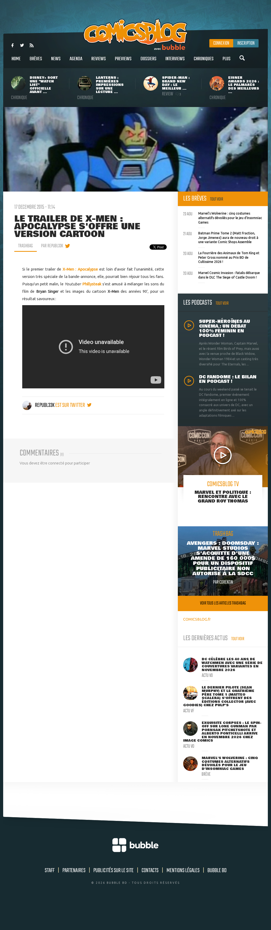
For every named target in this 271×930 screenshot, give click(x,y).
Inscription (246, 43)
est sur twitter (70, 405)
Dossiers (148, 59)
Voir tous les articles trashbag (223, 603)
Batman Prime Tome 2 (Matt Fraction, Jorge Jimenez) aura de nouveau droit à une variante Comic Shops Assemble (220, 237)
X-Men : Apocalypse (80, 269)
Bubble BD (217, 870)
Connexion (221, 43)
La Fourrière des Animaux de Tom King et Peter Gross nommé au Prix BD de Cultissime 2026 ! (221, 256)
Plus (227, 59)
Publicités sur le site (113, 870)
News (56, 59)
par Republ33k (52, 246)
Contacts (150, 870)
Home (16, 59)
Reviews (98, 59)
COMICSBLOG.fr (197, 619)
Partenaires (73, 870)
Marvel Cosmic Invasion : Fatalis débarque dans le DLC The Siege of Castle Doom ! (221, 274)
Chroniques (204, 59)
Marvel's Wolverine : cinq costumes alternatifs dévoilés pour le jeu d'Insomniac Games (222, 217)
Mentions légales (183, 870)
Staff (50, 870)
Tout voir (216, 199)
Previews (123, 59)
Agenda (76, 59)
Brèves (36, 59)
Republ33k (45, 405)
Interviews (175, 59)
